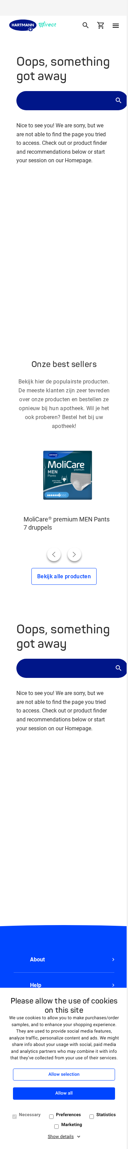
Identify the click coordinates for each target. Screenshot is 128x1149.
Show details (61, 1136)
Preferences (68, 1115)
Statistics (106, 1115)
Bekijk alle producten (64, 576)
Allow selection (64, 1074)
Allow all (64, 1093)
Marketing (71, 1124)
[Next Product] (74, 554)
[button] (64, 959)
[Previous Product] (54, 554)
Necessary (30, 1115)
